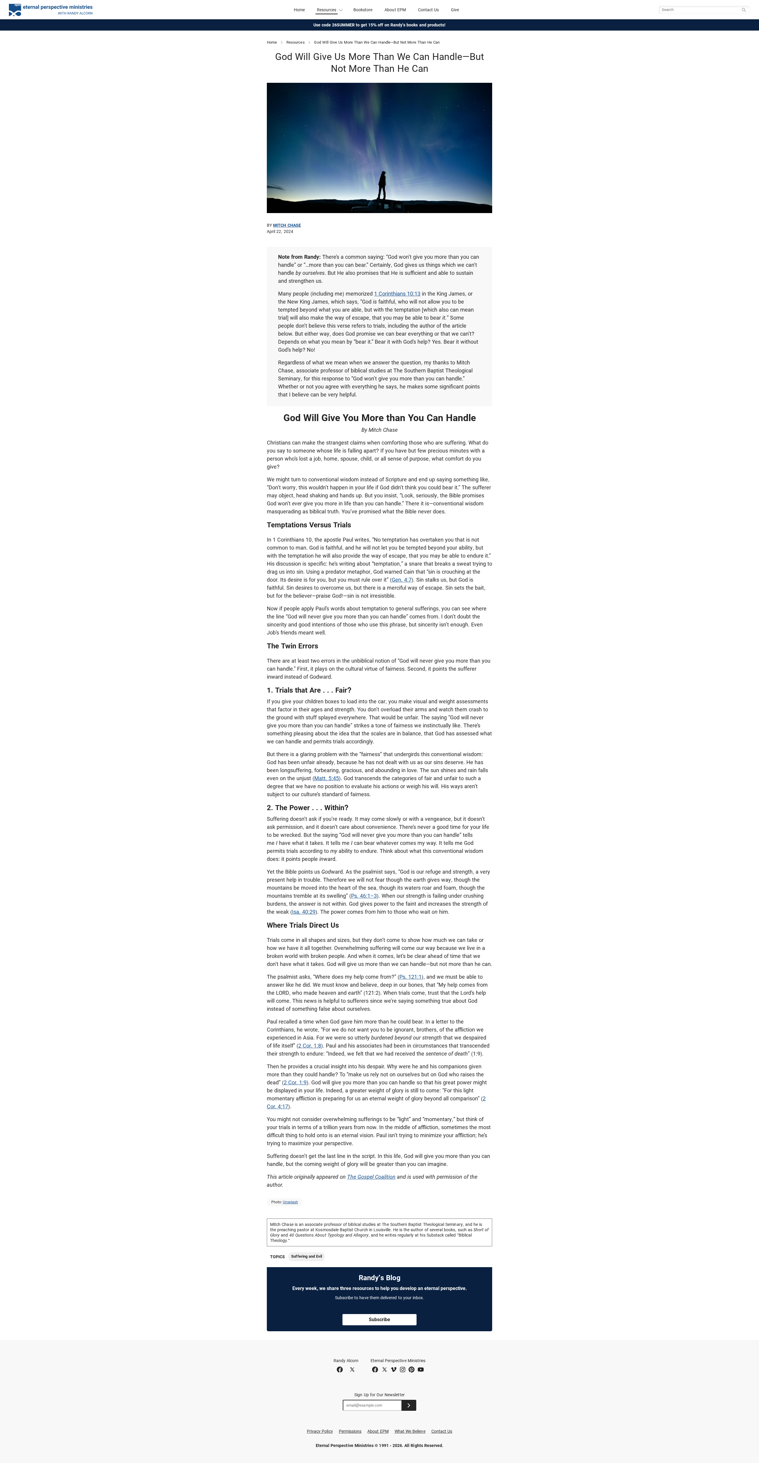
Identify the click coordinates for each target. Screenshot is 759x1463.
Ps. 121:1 (410, 977)
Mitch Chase (287, 225)
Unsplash (290, 1202)
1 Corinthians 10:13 (397, 294)
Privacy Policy (320, 1431)
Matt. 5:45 (326, 778)
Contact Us (428, 9)
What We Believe (410, 1431)
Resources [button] (327, 9)
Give (455, 9)
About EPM (395, 9)
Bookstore (363, 9)
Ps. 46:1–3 (364, 896)
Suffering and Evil (306, 1256)
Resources (295, 42)
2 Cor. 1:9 (295, 1082)
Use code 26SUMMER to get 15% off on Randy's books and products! (379, 25)
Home (299, 9)
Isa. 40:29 (303, 912)
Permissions (350, 1431)
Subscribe (379, 1319)
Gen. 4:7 (402, 580)
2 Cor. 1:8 (309, 1045)
